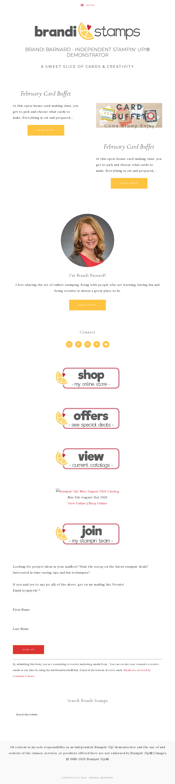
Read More (46, 130)
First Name (21, 610)
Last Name (21, 629)
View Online (77, 503)
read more (87, 305)
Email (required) (26, 590)
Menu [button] (90, 5)
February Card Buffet (46, 93)
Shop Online (98, 503)
